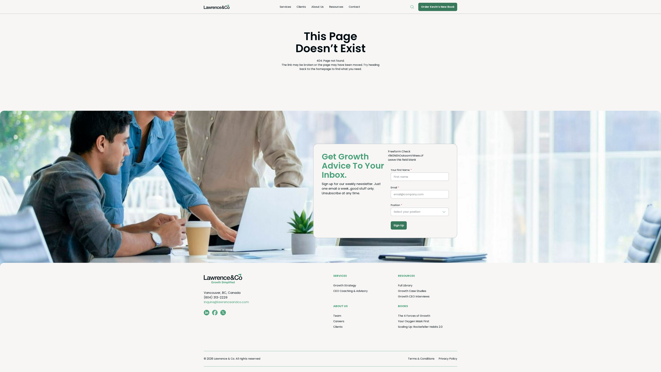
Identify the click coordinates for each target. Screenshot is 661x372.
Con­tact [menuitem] (354, 7)
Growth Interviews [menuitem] (413, 296)
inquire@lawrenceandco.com (226, 302)
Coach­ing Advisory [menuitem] (350, 291)
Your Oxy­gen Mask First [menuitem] (413, 321)
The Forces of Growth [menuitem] (414, 316)
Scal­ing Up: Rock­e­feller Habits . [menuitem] (420, 327)
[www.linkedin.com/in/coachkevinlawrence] (206, 312)
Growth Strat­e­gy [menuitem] (344, 285)
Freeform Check (399, 151)
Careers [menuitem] (338, 321)
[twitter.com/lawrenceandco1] (223, 312)
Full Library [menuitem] (405, 285)
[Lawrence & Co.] (217, 7)
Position (395, 205)
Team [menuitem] (337, 316)
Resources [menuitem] (336, 7)
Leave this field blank (402, 160)
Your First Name (400, 170)
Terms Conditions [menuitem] (421, 359)
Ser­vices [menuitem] (285, 7)
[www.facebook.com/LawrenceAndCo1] (215, 312)
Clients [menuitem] (301, 7)
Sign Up (399, 225)
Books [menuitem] (403, 306)
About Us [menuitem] (317, 7)
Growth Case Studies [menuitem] (412, 291)
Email (394, 187)
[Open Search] (412, 7)
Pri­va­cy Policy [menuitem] (448, 359)
